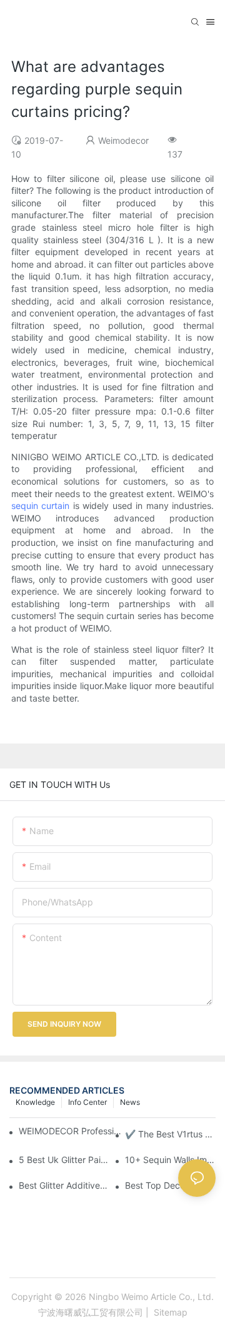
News (130, 1102)
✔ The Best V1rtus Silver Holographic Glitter (170, 1134)
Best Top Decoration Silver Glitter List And (170, 1185)
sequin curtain (40, 505)
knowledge (35, 1102)
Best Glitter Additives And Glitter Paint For (64, 1185)
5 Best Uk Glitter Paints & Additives (64, 1159)
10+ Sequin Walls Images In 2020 (170, 1159)
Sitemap (169, 1312)
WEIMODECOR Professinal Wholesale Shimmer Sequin (71, 1131)
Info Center (87, 1102)
